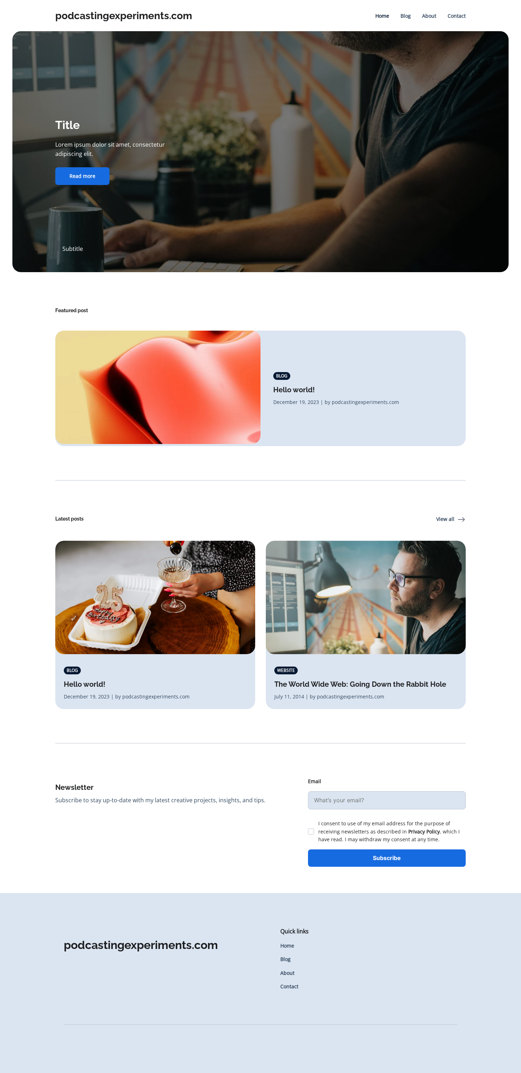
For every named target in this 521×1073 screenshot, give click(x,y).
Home (382, 15)
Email (314, 781)
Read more (82, 176)
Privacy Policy (424, 831)
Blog (405, 15)
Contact (457, 15)
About (429, 15)
